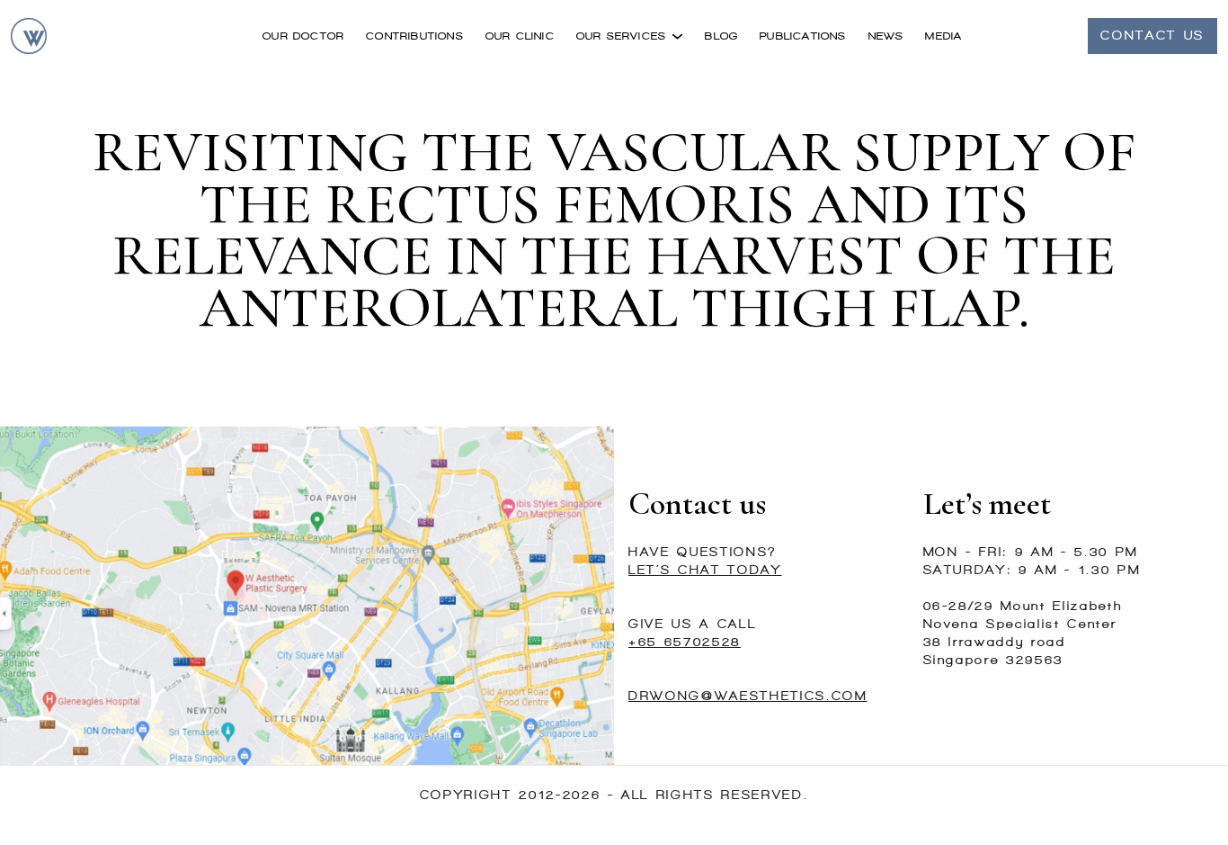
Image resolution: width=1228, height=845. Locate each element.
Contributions (415, 36)
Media (943, 36)
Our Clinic (520, 36)
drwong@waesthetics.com (748, 696)
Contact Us (1152, 35)
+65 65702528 (684, 642)
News (886, 36)
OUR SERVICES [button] (624, 36)
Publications (803, 36)
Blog (721, 36)
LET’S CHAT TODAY (705, 570)
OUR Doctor (303, 36)
